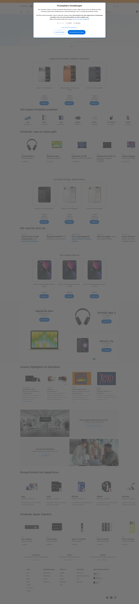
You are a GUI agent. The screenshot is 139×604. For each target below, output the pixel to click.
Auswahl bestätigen (60, 32)
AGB (88, 19)
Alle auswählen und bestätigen (76, 32)
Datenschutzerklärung (78, 19)
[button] (69, 27)
